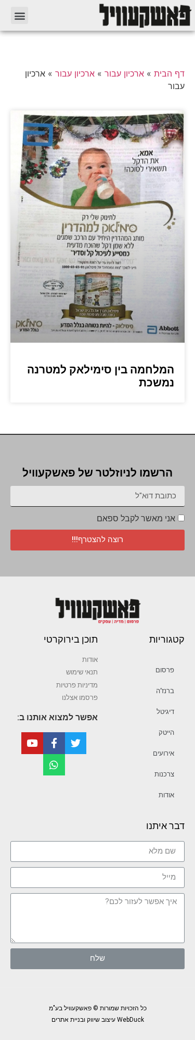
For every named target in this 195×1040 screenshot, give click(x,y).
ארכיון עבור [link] (124, 73)
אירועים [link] (163, 753)
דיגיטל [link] (165, 712)
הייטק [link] (166, 732)
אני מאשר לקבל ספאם (136, 518)
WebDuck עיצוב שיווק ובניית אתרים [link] (97, 1019)
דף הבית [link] (169, 73)
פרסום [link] (164, 670)
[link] (115, 15)
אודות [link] (166, 795)
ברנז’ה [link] (165, 691)
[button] (19, 15)
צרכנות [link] (164, 774)
